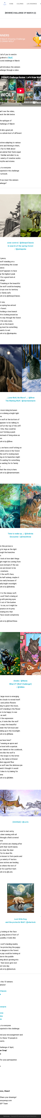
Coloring (20, 4)
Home (11, 4)
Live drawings (32, 4)
